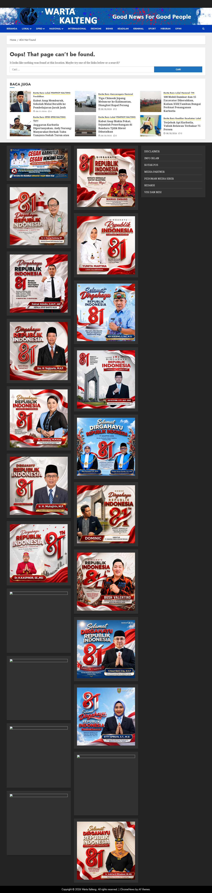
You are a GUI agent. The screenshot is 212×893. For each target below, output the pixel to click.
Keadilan (123, 28)
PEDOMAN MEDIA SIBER (159, 178)
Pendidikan (38, 96)
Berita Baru (38, 93)
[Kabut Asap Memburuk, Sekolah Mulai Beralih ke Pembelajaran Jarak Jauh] (20, 101)
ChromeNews (127, 889)
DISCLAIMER (152, 151)
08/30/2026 (106, 109)
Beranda (12, 28)
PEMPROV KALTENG (60, 93)
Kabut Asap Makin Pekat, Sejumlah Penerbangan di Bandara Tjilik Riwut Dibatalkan (115, 126)
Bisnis (109, 28)
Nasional (55, 28)
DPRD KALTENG (58, 117)
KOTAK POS (151, 165)
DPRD (39, 28)
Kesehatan (190, 118)
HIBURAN (166, 28)
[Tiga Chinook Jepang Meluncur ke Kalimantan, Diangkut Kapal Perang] (85, 101)
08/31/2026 (41, 111)
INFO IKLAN (151, 158)
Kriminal (138, 28)
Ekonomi (96, 28)
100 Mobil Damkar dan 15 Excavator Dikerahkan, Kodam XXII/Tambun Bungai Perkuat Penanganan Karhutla (182, 104)
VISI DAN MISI (153, 192)
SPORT (152, 28)
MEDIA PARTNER (154, 171)
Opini (178, 28)
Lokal (25, 28)
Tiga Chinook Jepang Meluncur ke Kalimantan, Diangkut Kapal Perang (114, 101)
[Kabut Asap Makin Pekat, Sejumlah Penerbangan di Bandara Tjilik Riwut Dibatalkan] (85, 125)
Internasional (77, 28)
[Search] (203, 29)
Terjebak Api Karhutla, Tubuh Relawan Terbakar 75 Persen (182, 126)
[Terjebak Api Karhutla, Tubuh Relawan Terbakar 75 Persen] (150, 125)
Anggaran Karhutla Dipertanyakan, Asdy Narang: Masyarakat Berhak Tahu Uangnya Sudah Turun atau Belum (52, 131)
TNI (192, 93)
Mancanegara (117, 94)
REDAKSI (149, 185)
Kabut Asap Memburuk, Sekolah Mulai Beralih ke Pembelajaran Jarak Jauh (49, 104)
